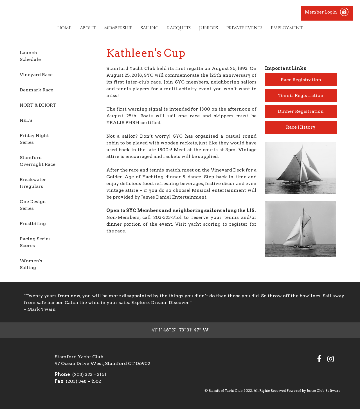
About (88, 28)
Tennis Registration (300, 95)
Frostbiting (33, 223)
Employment (287, 28)
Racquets (179, 28)
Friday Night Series (34, 139)
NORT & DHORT (38, 105)
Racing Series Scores (35, 242)
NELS (26, 120)
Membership (118, 28)
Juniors (208, 28)
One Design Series (33, 205)
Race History (301, 127)
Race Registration (301, 79)
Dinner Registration (301, 111)
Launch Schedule (30, 56)
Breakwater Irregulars (33, 183)
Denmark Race (36, 90)
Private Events (244, 28)
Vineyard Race (36, 74)
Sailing (150, 28)
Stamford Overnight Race (37, 161)
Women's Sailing (31, 264)
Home (64, 28)
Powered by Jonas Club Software (313, 390)
